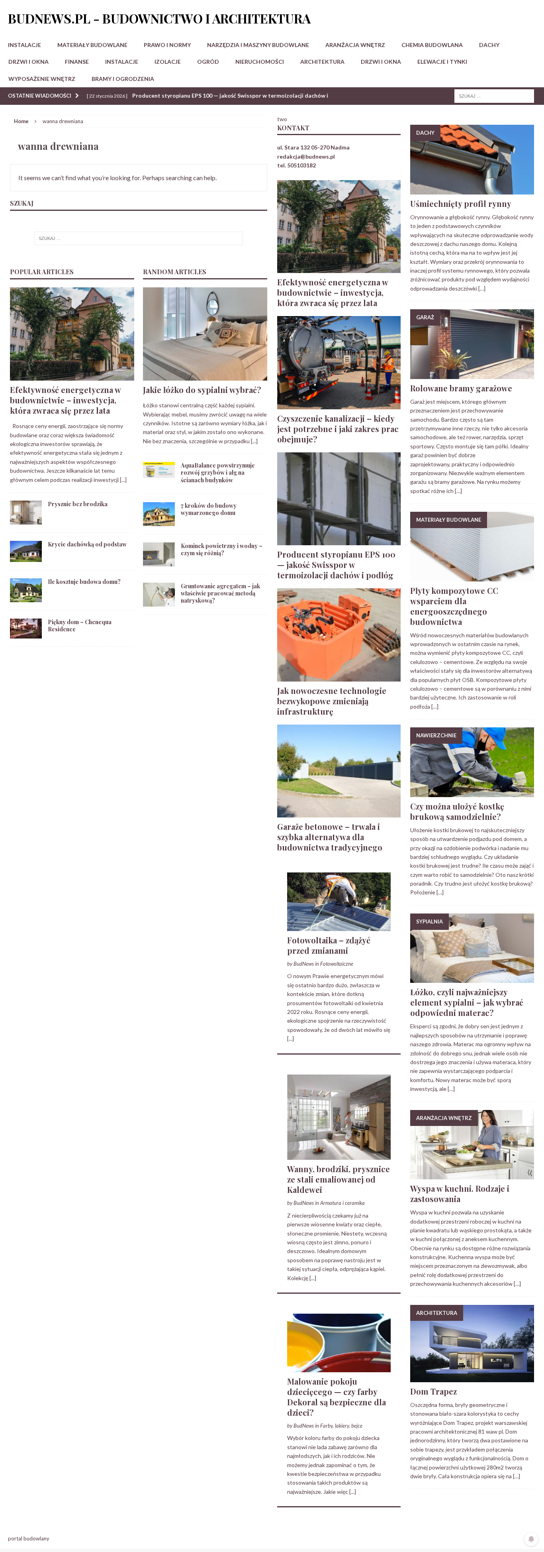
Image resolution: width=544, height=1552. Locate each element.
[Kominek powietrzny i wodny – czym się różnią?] (159, 561)
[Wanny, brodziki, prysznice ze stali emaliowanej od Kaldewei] (339, 1155)
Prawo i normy (167, 44)
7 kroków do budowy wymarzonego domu (209, 509)
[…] (481, 288)
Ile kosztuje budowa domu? (84, 581)
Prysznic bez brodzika (78, 504)
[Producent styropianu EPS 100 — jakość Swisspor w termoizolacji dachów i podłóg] (339, 540)
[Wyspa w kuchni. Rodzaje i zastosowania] (472, 1174)
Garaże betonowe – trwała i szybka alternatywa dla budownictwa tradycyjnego (329, 837)
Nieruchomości (259, 61)
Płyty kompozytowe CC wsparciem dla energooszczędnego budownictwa (454, 606)
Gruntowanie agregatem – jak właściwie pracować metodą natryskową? (220, 593)
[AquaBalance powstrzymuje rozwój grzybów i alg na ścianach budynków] (159, 473)
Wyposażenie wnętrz (41, 78)
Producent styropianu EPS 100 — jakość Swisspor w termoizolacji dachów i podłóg (336, 564)
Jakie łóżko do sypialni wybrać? (202, 389)
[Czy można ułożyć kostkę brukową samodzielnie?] (472, 792)
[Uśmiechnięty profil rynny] (472, 189)
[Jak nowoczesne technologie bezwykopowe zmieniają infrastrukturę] (339, 676)
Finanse (77, 61)
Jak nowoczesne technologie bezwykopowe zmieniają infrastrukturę (331, 701)
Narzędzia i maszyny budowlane (258, 44)
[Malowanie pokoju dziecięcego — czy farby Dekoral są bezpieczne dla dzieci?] (339, 1367)
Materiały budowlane (92, 44)
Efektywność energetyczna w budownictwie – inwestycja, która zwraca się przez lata (65, 400)
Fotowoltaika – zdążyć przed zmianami (328, 945)
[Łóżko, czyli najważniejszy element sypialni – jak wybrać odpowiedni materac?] (472, 978)
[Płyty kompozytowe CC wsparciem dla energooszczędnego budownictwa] (472, 576)
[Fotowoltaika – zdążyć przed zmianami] (339, 926)
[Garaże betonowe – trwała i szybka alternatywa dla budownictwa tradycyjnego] (339, 812)
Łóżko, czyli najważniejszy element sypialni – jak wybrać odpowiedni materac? (466, 1002)
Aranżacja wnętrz (355, 44)
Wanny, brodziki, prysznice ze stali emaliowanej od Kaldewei (338, 1179)
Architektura (322, 61)
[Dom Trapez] (472, 1377)
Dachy (489, 44)
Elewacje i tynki (442, 61)
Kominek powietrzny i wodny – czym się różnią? (221, 549)
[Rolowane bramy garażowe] (472, 374)
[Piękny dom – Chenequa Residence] (26, 634)
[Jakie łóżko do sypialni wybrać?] (205, 376)
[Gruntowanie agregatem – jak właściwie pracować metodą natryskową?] (159, 601)
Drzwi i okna (28, 61)
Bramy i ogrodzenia (123, 78)
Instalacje (24, 44)
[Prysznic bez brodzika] (26, 520)
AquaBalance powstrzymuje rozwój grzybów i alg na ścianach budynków (218, 472)
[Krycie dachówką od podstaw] (26, 557)
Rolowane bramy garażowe (461, 388)
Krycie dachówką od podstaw (87, 544)
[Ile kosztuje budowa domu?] (26, 597)
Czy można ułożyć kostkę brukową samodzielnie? (457, 811)
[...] (123, 479)
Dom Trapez (433, 1391)
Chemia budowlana (432, 44)
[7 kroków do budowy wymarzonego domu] (159, 521)
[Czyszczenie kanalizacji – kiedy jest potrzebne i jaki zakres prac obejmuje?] (339, 404)
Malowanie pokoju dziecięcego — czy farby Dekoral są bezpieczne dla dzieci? (336, 1397)
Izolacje (168, 61)
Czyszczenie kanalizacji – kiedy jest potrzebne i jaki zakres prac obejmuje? (338, 428)
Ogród (208, 61)
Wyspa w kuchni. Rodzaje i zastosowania (459, 1193)
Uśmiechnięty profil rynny (460, 203)
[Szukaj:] (494, 95)
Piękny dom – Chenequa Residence (80, 625)
